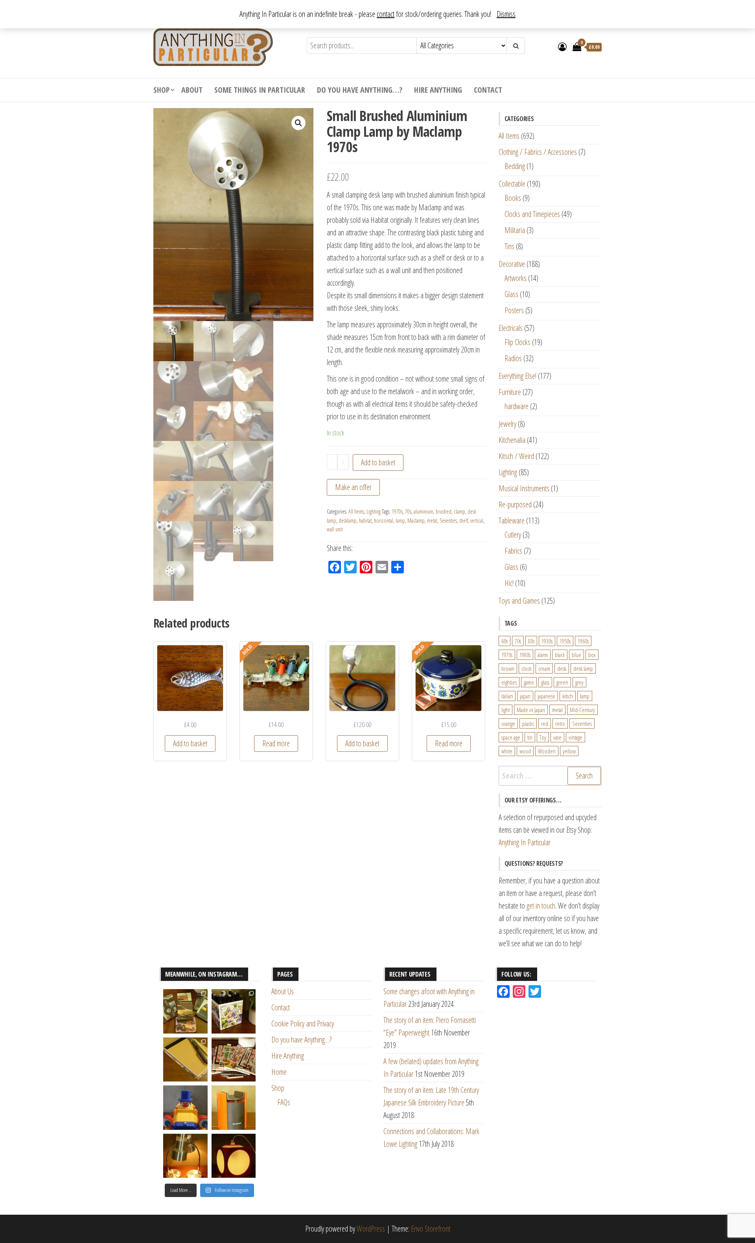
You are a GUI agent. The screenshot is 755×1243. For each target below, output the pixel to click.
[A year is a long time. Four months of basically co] (234, 1059)
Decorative (512, 264)
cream (544, 668)
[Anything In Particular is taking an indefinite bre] (185, 1011)
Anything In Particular (525, 842)
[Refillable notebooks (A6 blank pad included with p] (185, 1059)
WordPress (371, 1228)
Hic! (509, 583)
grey (579, 682)
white (506, 751)
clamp (459, 511)
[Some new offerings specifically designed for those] (234, 1011)
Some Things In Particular (259, 89)
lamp (400, 520)
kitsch (567, 696)
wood (525, 751)
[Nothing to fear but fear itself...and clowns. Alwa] (185, 1107)
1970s (397, 511)
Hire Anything (438, 89)
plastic (528, 723)
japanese (546, 696)
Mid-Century (582, 710)
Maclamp (416, 520)
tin (529, 737)
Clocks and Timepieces (532, 214)
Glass (511, 294)
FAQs (283, 1102)
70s (408, 511)
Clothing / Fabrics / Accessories (538, 152)
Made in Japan (531, 710)
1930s (546, 641)
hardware (516, 406)
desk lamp (583, 668)
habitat (365, 520)
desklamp (348, 520)
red (544, 723)
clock (526, 668)
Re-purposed (515, 504)
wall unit (335, 529)
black (560, 655)
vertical (476, 520)
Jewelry (507, 424)
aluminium (423, 511)
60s (504, 641)
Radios (513, 358)
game (529, 682)
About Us (282, 991)
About (192, 89)
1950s (565, 641)
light (505, 710)
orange (508, 723)
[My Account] (562, 46)
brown (507, 668)
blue (576, 655)
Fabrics (513, 550)
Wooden (547, 751)
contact (385, 14)
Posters (514, 310)
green (562, 682)
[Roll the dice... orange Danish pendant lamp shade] (234, 1156)
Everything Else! (517, 376)
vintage (575, 737)
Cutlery (513, 534)
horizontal (383, 520)
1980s (524, 655)
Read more (276, 743)
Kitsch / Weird (516, 456)
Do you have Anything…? (359, 89)
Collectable (512, 183)
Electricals (511, 328)
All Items (356, 511)
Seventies (448, 520)
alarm (543, 655)
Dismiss (506, 14)
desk (561, 668)
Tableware (512, 520)
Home (279, 1072)
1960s (583, 641)
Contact (488, 89)
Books (513, 198)
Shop (161, 89)
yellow (569, 751)
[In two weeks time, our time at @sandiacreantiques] (234, 1107)
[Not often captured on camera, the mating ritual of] (185, 1156)
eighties (509, 682)
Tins (509, 246)
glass (545, 682)
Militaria (515, 230)
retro (560, 723)
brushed (443, 511)
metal (432, 520)
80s (531, 641)
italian (507, 696)
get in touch (541, 905)
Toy (543, 737)
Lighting (373, 511)
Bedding (515, 166)
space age (510, 737)
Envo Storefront (430, 1228)
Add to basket (378, 462)
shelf (463, 520)
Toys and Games (519, 600)
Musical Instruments (524, 488)
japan (525, 696)
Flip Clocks (517, 342)
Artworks (516, 278)
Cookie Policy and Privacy (302, 1023)
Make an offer (353, 487)
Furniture (510, 392)
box (592, 655)
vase (557, 737)
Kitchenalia (512, 440)
